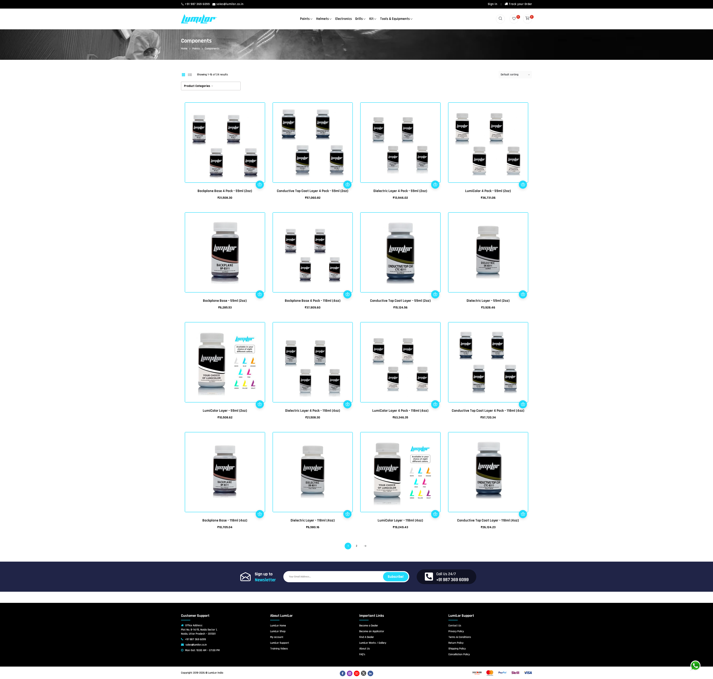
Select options (523, 185)
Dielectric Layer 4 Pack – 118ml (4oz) (312, 410)
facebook (342, 673)
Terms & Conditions (459, 637)
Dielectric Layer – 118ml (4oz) (313, 520)
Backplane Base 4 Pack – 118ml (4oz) (313, 300)
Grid (183, 74)
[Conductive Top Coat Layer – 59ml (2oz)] (400, 252)
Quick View (260, 176)
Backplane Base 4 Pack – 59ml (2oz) (225, 191)
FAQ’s (362, 654)
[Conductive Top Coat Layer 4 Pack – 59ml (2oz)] (313, 142)
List (190, 74)
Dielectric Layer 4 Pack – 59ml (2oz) (400, 191)
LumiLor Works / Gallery (372, 643)
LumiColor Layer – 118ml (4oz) (400, 520)
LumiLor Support (279, 643)
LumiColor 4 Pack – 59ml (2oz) (488, 191)
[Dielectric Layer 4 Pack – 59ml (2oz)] (400, 142)
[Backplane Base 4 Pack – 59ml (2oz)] (225, 142)
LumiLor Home (278, 625)
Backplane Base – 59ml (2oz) (225, 300)
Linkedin (370, 673)
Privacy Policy (456, 631)
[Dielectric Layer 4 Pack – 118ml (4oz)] (313, 362)
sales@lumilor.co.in (230, 4)
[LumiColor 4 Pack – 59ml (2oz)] (488, 142)
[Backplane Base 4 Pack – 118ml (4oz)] (313, 252)
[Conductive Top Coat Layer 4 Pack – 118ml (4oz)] (488, 362)
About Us (364, 648)
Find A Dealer (366, 637)
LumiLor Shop (278, 631)
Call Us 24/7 (446, 574)
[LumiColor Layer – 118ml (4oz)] (400, 472)
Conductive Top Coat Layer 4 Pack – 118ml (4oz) (488, 410)
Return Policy (455, 643)
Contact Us (454, 625)
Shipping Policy (457, 648)
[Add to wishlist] (260, 168)
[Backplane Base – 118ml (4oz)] (225, 472)
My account (276, 637)
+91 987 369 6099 (198, 4)
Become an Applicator (371, 631)
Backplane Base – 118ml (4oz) (224, 520)
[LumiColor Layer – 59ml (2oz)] (225, 362)
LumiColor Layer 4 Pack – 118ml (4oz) (400, 410)
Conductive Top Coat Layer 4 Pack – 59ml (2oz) (312, 191)
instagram (349, 673)
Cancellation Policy (459, 654)
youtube (356, 673)
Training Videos (279, 648)
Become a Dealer (368, 625)
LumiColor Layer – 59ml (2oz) (225, 410)
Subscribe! (396, 576)
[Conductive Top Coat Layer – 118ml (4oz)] (488, 472)
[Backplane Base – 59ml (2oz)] (225, 252)
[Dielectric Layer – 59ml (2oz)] (488, 252)
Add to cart (260, 185)
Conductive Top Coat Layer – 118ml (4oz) (488, 520)
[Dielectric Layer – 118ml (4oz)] (313, 472)
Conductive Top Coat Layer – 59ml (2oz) (400, 300)
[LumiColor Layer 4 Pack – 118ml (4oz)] (400, 362)
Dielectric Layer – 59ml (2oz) (488, 300)
